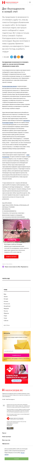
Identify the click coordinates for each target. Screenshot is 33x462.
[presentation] (16, 351)
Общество (6, 313)
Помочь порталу (11, 256)
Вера (5, 294)
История (6, 299)
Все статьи (7, 325)
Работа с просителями (7, 264)
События (6, 320)
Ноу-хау (6, 311)
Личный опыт (7, 306)
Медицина (6, 308)
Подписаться (16, 355)
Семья (5, 318)
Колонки (6, 301)
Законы (6, 296)
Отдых (5, 315)
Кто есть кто (7, 303)
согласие (15, 358)
